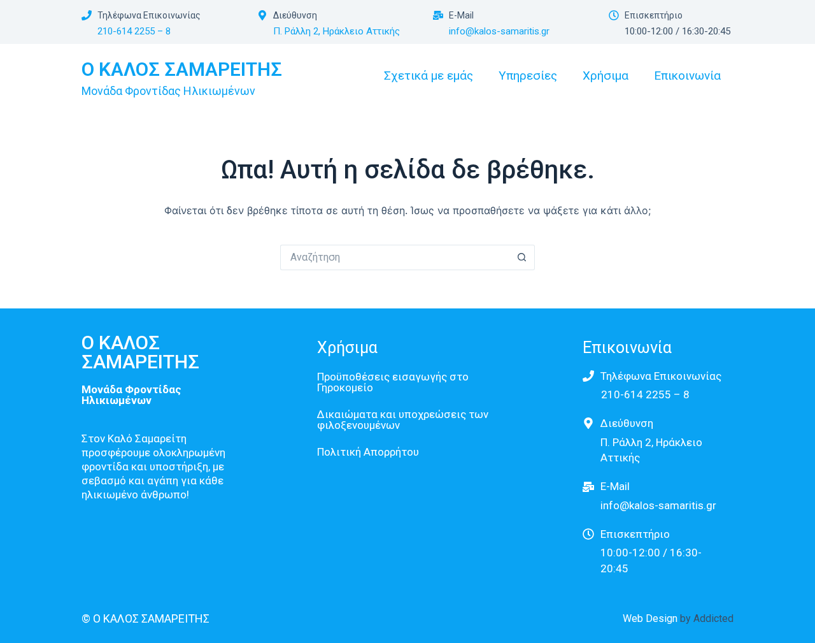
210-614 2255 (127, 31)
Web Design (651, 618)
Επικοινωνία (687, 75)
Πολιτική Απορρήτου (368, 451)
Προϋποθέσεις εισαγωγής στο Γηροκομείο (393, 382)
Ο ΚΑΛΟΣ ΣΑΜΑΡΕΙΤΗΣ (182, 69)
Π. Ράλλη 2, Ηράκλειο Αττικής (336, 31)
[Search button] (522, 257)
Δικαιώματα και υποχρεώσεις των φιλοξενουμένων (402, 419)
